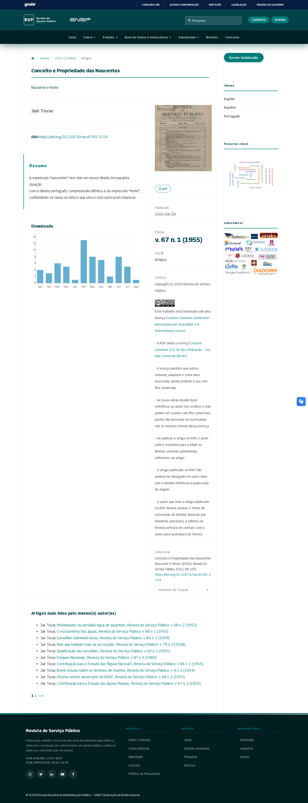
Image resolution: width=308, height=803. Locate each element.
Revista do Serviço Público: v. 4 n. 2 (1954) (161, 670)
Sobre (88, 37)
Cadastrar (246, 748)
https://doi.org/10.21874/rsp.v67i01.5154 (73, 137)
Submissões (187, 37)
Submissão (136, 757)
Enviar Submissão (243, 57)
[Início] (32, 58)
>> (42, 696)
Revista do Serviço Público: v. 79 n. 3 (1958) (150, 644)
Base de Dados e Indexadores (147, 37)
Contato (134, 765)
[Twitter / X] (41, 774)
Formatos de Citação (173, 590)
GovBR (30, 4)
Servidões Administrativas (78, 638)
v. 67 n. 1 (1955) (65, 58)
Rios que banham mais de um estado (86, 644)
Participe (215, 4)
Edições (109, 37)
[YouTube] (62, 774)
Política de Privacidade (144, 774)
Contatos (232, 37)
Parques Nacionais (71, 657)
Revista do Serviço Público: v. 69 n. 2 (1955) (135, 651)
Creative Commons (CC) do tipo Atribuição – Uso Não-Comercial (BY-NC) (182, 349)
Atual (187, 740)
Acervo (44, 58)
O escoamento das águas (77, 631)
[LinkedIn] (51, 774)
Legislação (238, 4)
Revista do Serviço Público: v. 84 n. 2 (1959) (135, 638)
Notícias (212, 37)
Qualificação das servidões (78, 651)
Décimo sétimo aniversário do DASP (85, 677)
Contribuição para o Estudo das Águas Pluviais (93, 683)
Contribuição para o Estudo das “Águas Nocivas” (94, 664)
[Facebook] (73, 774)
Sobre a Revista (139, 740)
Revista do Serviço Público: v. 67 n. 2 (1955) (166, 683)
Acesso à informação (184, 4)
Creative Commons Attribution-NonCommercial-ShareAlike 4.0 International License (182, 324)
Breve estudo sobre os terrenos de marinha (91, 670)
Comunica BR (150, 4)
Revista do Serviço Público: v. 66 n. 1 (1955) (168, 664)
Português (232, 116)
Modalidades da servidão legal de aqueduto (91, 625)
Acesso (280, 19)
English (229, 99)
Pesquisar (199, 20)
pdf (165, 188)
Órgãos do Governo (270, 4)
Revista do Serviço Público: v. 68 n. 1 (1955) (133, 631)
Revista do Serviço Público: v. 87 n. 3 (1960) (121, 657)
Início (72, 37)
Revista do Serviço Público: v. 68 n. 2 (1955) (162, 625)
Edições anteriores (196, 748)
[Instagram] (30, 774)
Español (230, 107)
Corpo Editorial (139, 748)
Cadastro (259, 19)
